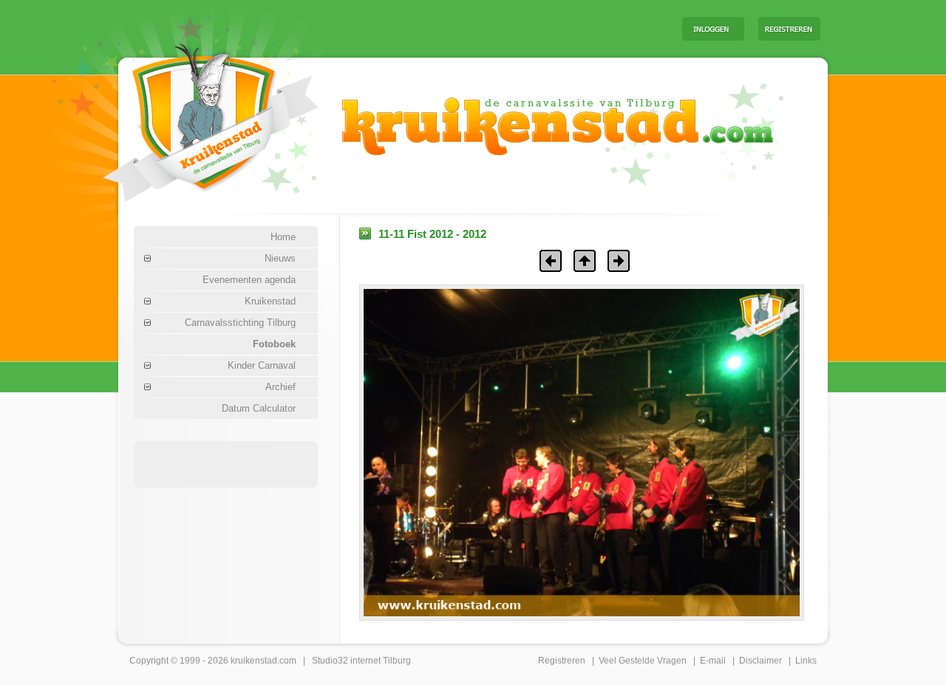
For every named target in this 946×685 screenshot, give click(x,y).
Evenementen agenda (249, 279)
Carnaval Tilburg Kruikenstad (185, 117)
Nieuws (280, 258)
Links (806, 660)
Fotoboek (274, 344)
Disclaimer (760, 660)
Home (283, 236)
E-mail (713, 660)
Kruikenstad (270, 301)
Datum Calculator (259, 408)
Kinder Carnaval (262, 365)
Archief (280, 386)
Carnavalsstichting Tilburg (240, 322)
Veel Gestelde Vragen (643, 660)
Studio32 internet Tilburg (361, 660)
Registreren (561, 660)
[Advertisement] (487, 28)
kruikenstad (254, 660)
